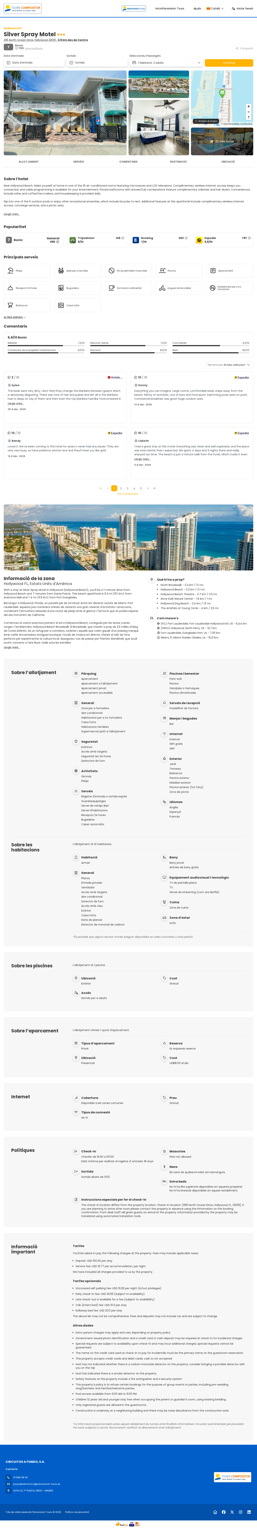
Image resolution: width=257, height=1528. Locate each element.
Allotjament (29, 162)
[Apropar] (248, 106)
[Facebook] (223, 1512)
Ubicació (228, 162)
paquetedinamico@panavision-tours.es (36, 1484)
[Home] (215, 1512)
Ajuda (197, 8)
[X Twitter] (232, 1512)
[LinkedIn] (249, 1512)
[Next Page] (148, 488)
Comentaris (128, 162)
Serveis (78, 162)
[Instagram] (240, 1512)
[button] (222, 93)
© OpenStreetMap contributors (236, 123)
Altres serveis (13, 317)
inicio (169, 8)
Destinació (178, 162)
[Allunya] (248, 112)
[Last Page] (154, 488)
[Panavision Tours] (232, 1477)
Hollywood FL (13, 28)
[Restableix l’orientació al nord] (248, 117)
